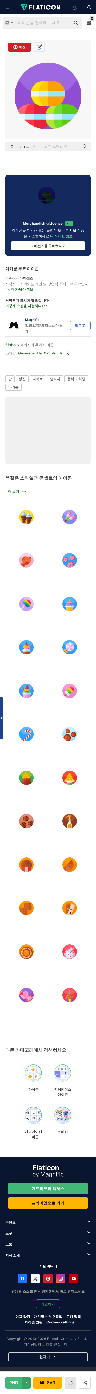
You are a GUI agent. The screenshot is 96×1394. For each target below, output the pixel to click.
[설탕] (70, 908)
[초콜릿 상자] (26, 995)
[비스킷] (70, 734)
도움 (8, 1244)
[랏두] (26, 778)
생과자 (55, 379)
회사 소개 (12, 1255)
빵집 (22, 379)
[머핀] (26, 865)
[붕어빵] (26, 560)
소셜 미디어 (48, 1266)
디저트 (38, 379)
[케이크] (70, 604)
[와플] (26, 908)
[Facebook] (22, 1278)
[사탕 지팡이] (26, 734)
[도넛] (70, 560)
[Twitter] (35, 1278)
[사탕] (70, 647)
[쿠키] (26, 821)
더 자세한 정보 (61, 236)
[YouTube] (73, 1278)
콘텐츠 (10, 1222)
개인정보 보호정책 (48, 1316)
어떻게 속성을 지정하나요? (26, 306)
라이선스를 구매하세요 (48, 246)
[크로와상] (70, 865)
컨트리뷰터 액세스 (48, 1188)
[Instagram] (60, 1278)
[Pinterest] (48, 1278)
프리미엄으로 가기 (48, 1202)
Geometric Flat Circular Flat (41, 353)
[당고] (70, 517)
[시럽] (70, 821)
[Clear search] (64, 23)
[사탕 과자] (26, 604)
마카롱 (13, 387)
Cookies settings (60, 1322)
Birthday (12, 345)
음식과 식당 (76, 379)
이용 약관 (22, 1316)
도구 (8, 1233)
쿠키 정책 (73, 1316)
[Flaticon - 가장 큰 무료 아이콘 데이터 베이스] (41, 7)
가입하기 (48, 1304)
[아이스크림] (26, 517)
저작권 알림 (34, 1322)
